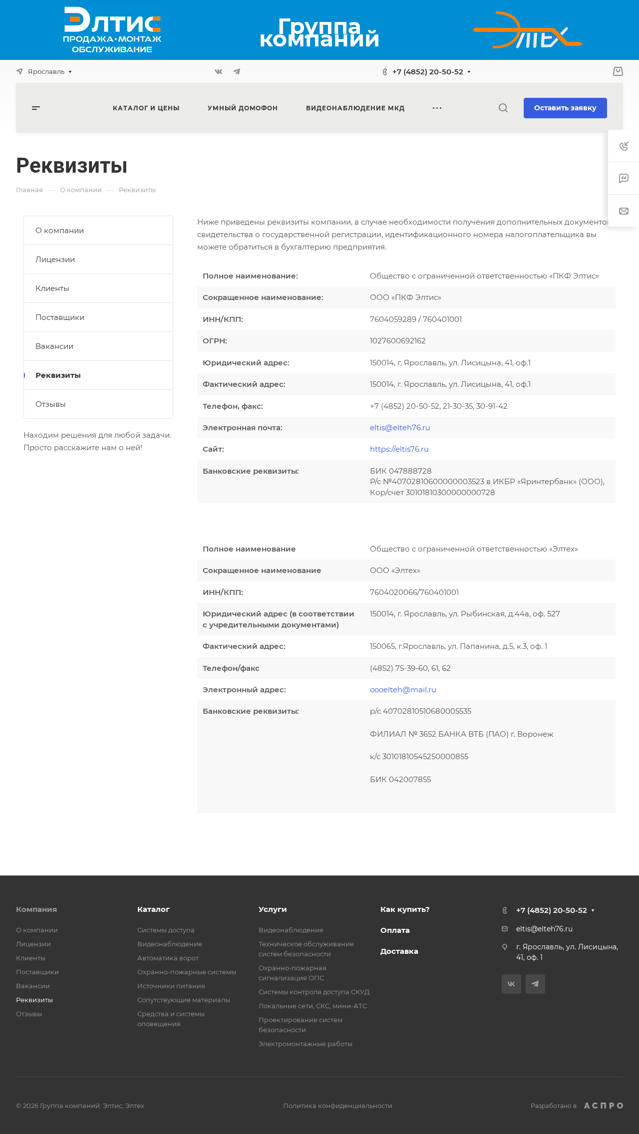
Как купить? (405, 909)
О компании (59, 230)
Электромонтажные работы (305, 1044)
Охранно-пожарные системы (186, 972)
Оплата (395, 930)
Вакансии (54, 346)
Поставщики (59, 317)
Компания (36, 909)
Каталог (153, 909)
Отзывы (50, 404)
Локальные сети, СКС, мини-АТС (313, 1006)
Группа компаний (319, 32)
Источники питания (171, 986)
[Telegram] (237, 71)
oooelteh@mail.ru (403, 689)
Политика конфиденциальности (337, 1106)
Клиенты (52, 288)
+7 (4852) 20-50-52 (427, 71)
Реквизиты (58, 375)
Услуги (273, 909)
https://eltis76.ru (399, 449)
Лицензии (55, 259)
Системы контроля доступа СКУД (314, 992)
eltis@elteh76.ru (400, 427)
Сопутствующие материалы (183, 1000)
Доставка (399, 951)
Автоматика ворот (168, 958)
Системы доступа (166, 930)
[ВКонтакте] (219, 71)
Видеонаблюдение (169, 944)
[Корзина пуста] (618, 71)
